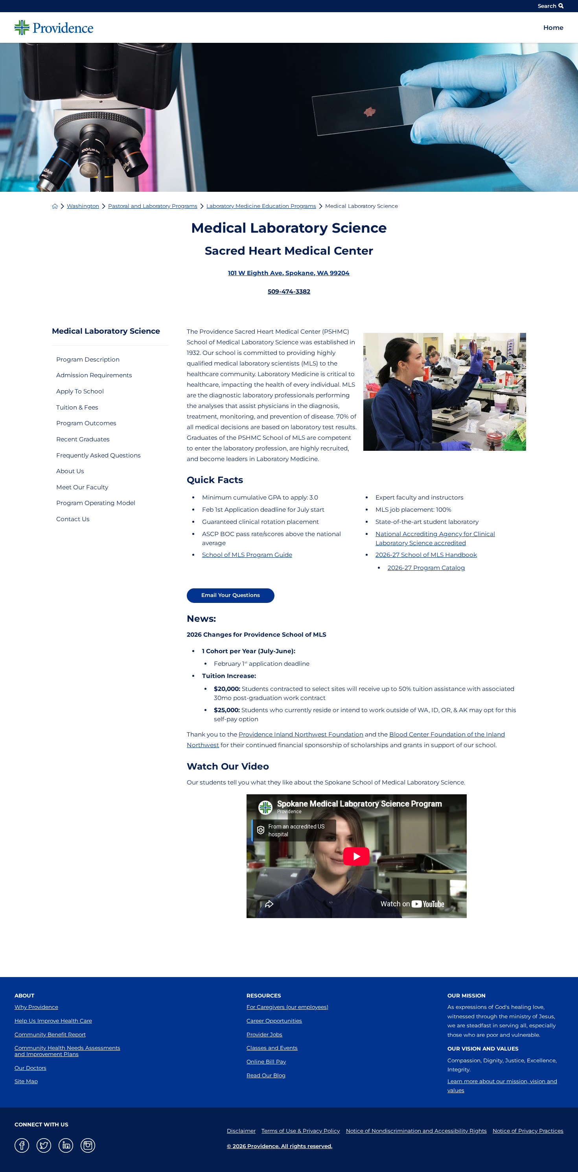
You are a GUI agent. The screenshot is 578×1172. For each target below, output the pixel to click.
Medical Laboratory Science (106, 331)
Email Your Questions (230, 595)
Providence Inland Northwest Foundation (301, 734)
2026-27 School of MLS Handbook (426, 554)
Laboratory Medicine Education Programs (261, 206)
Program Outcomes (86, 423)
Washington (83, 206)
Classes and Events (272, 1048)
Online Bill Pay (266, 1061)
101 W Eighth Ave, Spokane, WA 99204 (289, 273)
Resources (264, 995)
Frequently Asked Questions (98, 455)
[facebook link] (22, 1145)
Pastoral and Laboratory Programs (152, 206)
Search (547, 6)
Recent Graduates (83, 439)
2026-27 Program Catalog (426, 567)
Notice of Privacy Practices (528, 1131)
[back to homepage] (55, 206)
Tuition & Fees (77, 407)
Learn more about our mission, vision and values (502, 1086)
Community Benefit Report (50, 1034)
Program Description (88, 359)
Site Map (26, 1081)
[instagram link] (88, 1145)
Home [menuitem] (553, 27)
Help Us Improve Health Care (53, 1021)
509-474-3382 (289, 291)
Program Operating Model (95, 503)
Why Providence (36, 1007)
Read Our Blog (266, 1075)
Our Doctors (30, 1068)
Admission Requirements (94, 375)
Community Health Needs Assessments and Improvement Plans (67, 1051)
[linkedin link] (66, 1145)
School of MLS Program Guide (247, 554)
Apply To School (80, 391)
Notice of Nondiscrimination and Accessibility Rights (416, 1131)
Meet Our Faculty (82, 487)
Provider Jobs (264, 1034)
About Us (70, 471)
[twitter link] (44, 1145)
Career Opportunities (274, 1021)
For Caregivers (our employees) (287, 1007)
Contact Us (73, 519)
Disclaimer (241, 1131)
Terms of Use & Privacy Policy (300, 1131)
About (24, 995)
